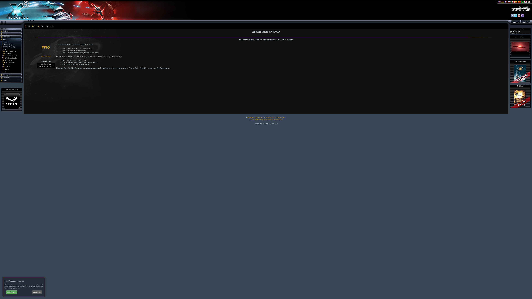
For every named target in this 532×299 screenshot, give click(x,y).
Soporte (5, 39)
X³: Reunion (9, 60)
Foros (7, 69)
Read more (37, 292)
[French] (505, 3)
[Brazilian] (522, 3)
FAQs (4, 49)
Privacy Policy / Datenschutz (275, 117)
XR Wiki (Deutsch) (9, 47)
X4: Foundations (10, 51)
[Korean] (529, 3)
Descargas (6, 75)
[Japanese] (525, 3)
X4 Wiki (5, 42)
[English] (499, 3)
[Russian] (509, 3)
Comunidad (6, 37)
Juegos (5, 34)
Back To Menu (46, 56)
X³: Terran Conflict (11, 58)
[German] (502, 3)
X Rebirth (8, 53)
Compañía (6, 78)
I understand (11, 292)
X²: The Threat (10, 62)
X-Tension (8, 64)
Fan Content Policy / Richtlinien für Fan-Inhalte (266, 120)
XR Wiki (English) (9, 45)
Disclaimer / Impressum (255, 117)
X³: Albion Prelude (11, 56)
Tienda (5, 80)
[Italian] (512, 3)
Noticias (5, 31)
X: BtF (7, 67)
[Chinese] (519, 3)
